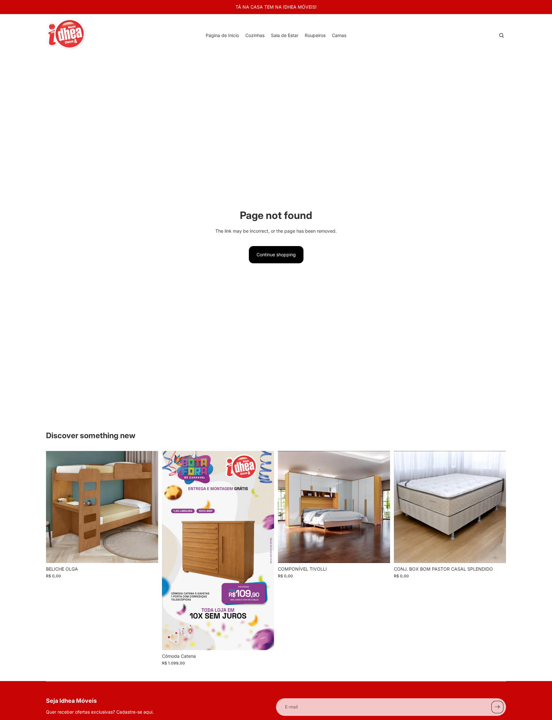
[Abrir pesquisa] (501, 35)
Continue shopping (276, 254)
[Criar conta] (497, 707)
